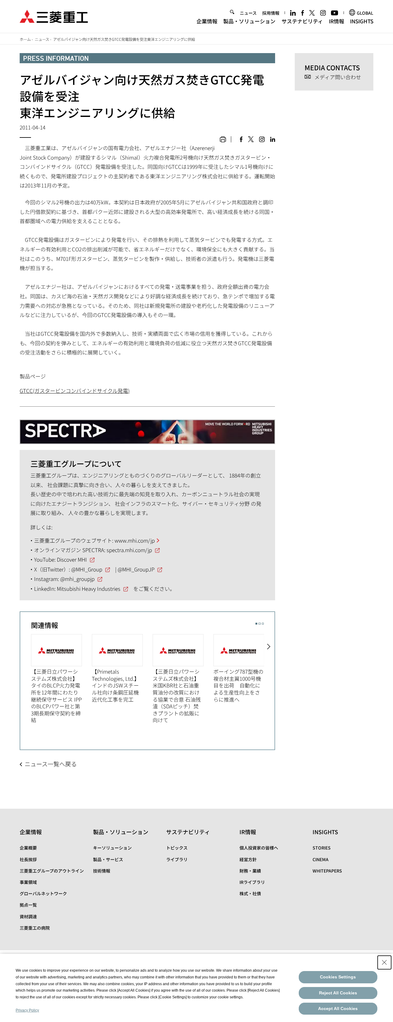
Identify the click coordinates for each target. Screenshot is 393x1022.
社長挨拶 (28, 859)
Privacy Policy (27, 1010)
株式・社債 (250, 893)
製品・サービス (108, 859)
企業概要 (28, 848)
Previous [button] (25, 678)
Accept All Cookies (338, 1008)
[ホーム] (54, 15)
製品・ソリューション (249, 21)
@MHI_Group (86, 569)
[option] (61, 679)
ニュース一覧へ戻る (51, 764)
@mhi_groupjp (77, 579)
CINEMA (321, 859)
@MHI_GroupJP (136, 569)
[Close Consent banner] (384, 962)
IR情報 (336, 21)
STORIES (322, 848)
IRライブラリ (252, 882)
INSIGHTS (361, 21)
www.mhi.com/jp (135, 540)
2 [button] (259, 624)
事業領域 (28, 882)
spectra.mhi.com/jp (129, 550)
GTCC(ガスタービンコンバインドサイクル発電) (75, 390)
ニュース (248, 13)
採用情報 (270, 13)
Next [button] (269, 678)
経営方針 (248, 859)
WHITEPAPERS (327, 871)
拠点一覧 (28, 905)
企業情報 (206, 21)
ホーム (25, 39)
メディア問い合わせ (337, 77)
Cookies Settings (338, 976)
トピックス (177, 848)
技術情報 (101, 871)
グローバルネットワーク (43, 893)
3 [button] (263, 624)
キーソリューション (112, 848)
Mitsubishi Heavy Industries (88, 588)
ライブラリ (177, 859)
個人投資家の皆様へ (258, 848)
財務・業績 (250, 871)
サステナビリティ (302, 21)
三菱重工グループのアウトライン (52, 871)
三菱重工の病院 (35, 928)
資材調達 (28, 916)
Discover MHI (72, 559)
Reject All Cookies (338, 992)
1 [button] (256, 624)
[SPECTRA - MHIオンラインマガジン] (147, 429)
